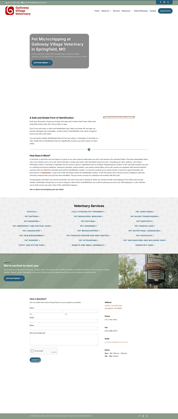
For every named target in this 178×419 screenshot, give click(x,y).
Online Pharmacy (141, 11)
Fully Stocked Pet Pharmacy (88, 212)
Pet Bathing (31, 216)
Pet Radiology (144, 236)
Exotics (31, 212)
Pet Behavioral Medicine (88, 216)
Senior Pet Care (144, 245)
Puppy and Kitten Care (31, 245)
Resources (126, 11)
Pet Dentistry (144, 221)
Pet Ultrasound (88, 240)
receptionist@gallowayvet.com (116, 342)
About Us (105, 11)
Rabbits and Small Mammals (88, 245)
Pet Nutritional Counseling (144, 231)
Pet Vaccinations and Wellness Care (144, 240)
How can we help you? (38, 333)
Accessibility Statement (84, 416)
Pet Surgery (31, 240)
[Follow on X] (168, 2)
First (31, 314)
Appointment (165, 11)
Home (97, 11)
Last (66, 314)
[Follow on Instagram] (164, 2)
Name (32, 308)
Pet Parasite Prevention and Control (88, 236)
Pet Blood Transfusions (144, 216)
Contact (153, 11)
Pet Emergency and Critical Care (31, 226)
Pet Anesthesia (144, 212)
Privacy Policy (72, 416)
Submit (35, 360)
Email (32, 318)
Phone (32, 325)
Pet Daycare (88, 221)
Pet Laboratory (31, 231)
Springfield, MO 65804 (113, 308)
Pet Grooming (88, 226)
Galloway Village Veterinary (44, 95)
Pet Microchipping (88, 231)
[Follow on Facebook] (160, 2)
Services (116, 11)
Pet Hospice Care (144, 226)
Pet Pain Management (31, 236)
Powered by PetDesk (59, 416)
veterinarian (46, 173)
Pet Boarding (31, 221)
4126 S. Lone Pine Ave (113, 306)
